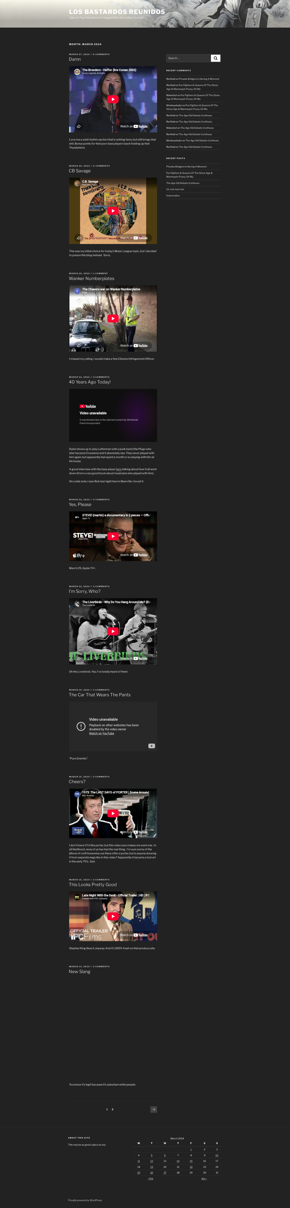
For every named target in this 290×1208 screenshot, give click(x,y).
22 (191, 1166)
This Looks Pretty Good (93, 884)
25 (138, 1172)
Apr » (204, 1178)
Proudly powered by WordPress (85, 1200)
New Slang (79, 971)
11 (139, 1161)
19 (151, 1166)
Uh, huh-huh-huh (175, 189)
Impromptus (173, 195)
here (119, 469)
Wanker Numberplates (91, 278)
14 (178, 1161)
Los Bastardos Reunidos (117, 11)
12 (151, 1161)
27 (165, 1172)
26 (151, 1172)
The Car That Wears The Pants (100, 694)
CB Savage (80, 170)
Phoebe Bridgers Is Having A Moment (199, 78)
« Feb (150, 1178)
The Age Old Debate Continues (195, 115)
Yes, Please (80, 504)
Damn (75, 59)
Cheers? (77, 781)
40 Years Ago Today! (90, 381)
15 (191, 1161)
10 (216, 1155)
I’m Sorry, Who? (85, 591)
